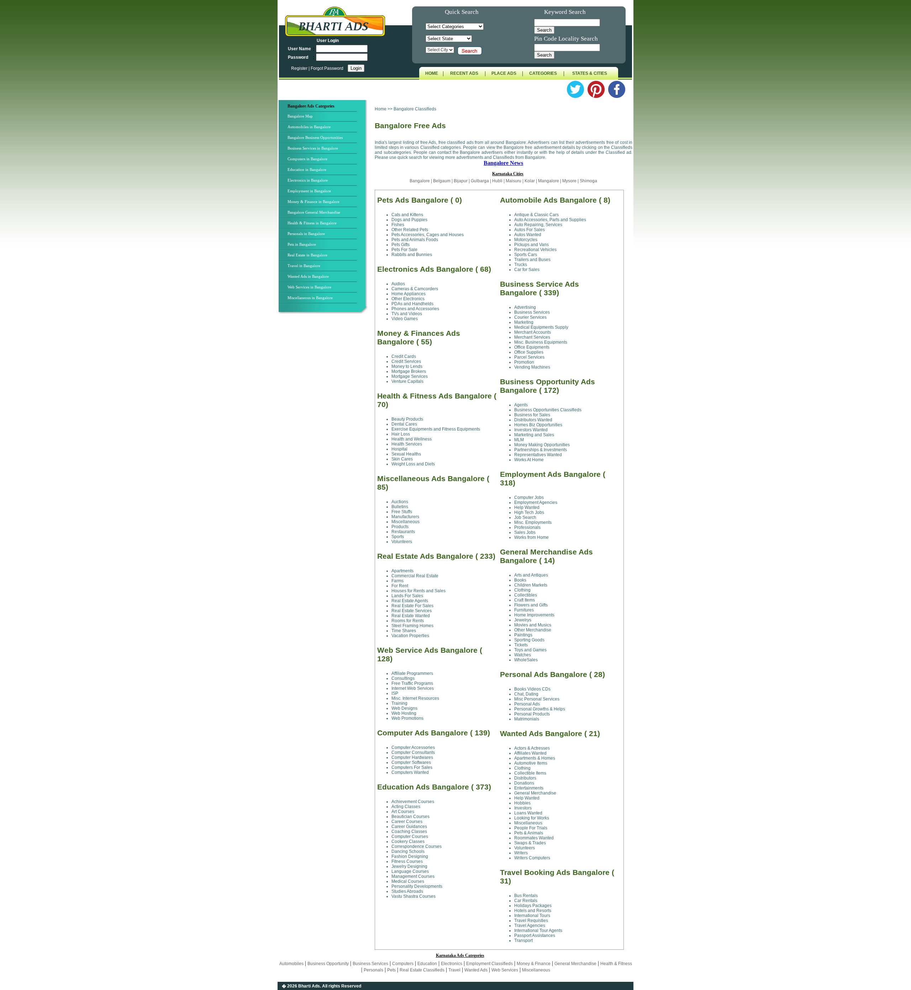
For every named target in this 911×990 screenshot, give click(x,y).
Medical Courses (407, 881)
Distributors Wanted (533, 419)
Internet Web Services (412, 688)
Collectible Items (530, 773)
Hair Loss (400, 434)
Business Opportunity (328, 963)
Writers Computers (532, 857)
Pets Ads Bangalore (412, 200)
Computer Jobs (529, 497)
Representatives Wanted (538, 454)
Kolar (530, 180)
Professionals (527, 527)
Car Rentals (525, 900)
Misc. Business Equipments (540, 342)
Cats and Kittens (407, 214)
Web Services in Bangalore (309, 287)
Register (300, 68)
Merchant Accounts (532, 332)
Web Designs (404, 708)
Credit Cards (403, 356)
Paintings (523, 634)
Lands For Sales (407, 595)
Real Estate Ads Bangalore (425, 556)
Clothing (522, 590)
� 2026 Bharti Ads (301, 986)
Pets (391, 970)
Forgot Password (327, 68)
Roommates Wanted (534, 837)
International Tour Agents (538, 930)
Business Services (532, 312)
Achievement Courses (412, 801)
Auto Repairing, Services (538, 224)
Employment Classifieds (489, 963)
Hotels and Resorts (532, 910)
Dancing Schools (408, 851)
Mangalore (548, 180)
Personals (373, 970)
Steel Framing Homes (412, 625)
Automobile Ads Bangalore (548, 200)
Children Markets (530, 585)
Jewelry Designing (409, 866)
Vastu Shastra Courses (413, 896)
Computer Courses (409, 836)
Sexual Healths (406, 454)
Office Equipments (531, 347)
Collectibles (525, 595)
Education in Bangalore (307, 169)
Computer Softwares (411, 762)
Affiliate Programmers (412, 673)
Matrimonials (526, 719)
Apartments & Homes (534, 758)
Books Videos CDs (532, 689)
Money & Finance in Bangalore (313, 201)
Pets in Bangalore (302, 244)
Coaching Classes (409, 831)
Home (380, 108)
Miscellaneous (405, 521)
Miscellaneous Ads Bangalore (431, 478)
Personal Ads (527, 704)
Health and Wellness (411, 439)
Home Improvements (534, 615)
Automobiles (291, 963)
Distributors (525, 778)
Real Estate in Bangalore (307, 255)
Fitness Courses (407, 861)
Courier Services (530, 317)
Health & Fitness (616, 963)
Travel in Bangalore (304, 266)
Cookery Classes (408, 841)
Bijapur (461, 180)
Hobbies (522, 803)
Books (520, 580)
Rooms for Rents (407, 620)
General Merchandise (535, 793)
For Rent (399, 585)
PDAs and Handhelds (412, 303)
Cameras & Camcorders (414, 288)
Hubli (497, 180)
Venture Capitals (407, 381)
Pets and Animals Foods (414, 239)
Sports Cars (525, 254)
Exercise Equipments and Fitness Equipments (435, 429)
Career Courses (406, 821)
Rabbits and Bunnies (411, 254)
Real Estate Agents (409, 600)
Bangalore (420, 180)
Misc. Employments (533, 522)
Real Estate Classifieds (422, 970)
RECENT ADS (464, 73)
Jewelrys (522, 620)
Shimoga (588, 180)
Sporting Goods (529, 639)
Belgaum (442, 180)
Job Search (525, 517)
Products (400, 526)
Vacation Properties (410, 635)
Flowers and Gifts (531, 605)
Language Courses (410, 871)
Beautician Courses (410, 816)
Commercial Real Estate (414, 575)
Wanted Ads (476, 970)
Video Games (404, 318)
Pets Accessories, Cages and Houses (427, 234)
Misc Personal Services (536, 699)
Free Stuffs (401, 511)
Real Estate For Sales (412, 605)
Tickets (521, 644)
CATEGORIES (543, 73)
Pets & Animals (528, 832)
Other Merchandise (532, 629)
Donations (524, 783)
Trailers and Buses (532, 259)
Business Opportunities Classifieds (547, 409)
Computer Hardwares (412, 757)
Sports (397, 536)
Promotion (524, 362)
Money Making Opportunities (542, 444)
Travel (454, 970)
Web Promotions (407, 718)
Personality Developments (416, 886)
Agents (521, 404)
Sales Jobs (525, 532)
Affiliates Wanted (530, 753)
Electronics (451, 963)
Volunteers (401, 541)
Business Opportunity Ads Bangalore (547, 385)
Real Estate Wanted (410, 615)
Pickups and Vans (531, 244)
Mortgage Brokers (408, 371)
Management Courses (413, 876)
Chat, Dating (526, 694)
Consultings (403, 678)
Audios (398, 283)
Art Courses (402, 811)
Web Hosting (403, 713)
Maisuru (513, 180)
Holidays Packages (533, 905)
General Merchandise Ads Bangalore (546, 556)
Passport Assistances (534, 935)
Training (399, 703)
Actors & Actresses (532, 748)
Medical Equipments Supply (541, 327)
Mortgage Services (409, 376)
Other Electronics (408, 298)
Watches (522, 654)
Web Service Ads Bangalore (427, 650)
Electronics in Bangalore (308, 180)
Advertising (525, 307)
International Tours (532, 915)
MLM (519, 439)
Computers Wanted (410, 772)
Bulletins (399, 506)
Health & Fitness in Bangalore (312, 223)
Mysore (569, 180)
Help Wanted (526, 507)
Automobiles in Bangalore (309, 127)
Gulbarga (480, 180)
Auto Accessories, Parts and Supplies (550, 219)
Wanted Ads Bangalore (541, 733)
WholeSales (526, 659)
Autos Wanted (527, 234)
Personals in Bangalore (306, 233)
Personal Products (532, 714)
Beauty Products (407, 419)
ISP (394, 693)
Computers (403, 963)
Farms (397, 580)
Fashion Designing (409, 856)
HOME (431, 73)
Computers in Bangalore (307, 159)
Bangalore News (503, 163)
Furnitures (524, 610)
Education (427, 963)
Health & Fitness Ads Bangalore (434, 396)
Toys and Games (530, 649)
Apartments (402, 570)
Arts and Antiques (531, 575)
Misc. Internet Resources (415, 698)
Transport (523, 940)
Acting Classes (405, 806)
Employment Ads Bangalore (550, 474)
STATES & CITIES (589, 73)
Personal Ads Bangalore (543, 674)
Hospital (399, 449)
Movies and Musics (532, 624)
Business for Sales (532, 414)
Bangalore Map (300, 116)
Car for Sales (526, 269)
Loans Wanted (528, 813)
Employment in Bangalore (309, 191)
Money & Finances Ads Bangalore (418, 337)
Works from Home (531, 537)
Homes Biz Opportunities (538, 424)
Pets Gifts (400, 244)
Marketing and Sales (534, 434)
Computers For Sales (411, 767)
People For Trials (530, 827)
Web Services (504, 970)
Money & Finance (534, 963)
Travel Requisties (531, 920)
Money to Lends (406, 366)
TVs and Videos (406, 313)
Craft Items (524, 600)
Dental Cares (404, 424)
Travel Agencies (529, 925)
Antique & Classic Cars (536, 214)
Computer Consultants (413, 752)
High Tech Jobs (529, 512)
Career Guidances (409, 826)
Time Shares (403, 630)
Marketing (523, 322)
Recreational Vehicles (535, 249)
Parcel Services (529, 357)
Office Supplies (528, 352)
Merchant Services (532, 337)
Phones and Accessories (415, 308)
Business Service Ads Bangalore (539, 288)
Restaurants (403, 531)
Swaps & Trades (530, 842)
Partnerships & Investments (540, 449)
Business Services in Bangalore (313, 148)
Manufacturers (405, 516)
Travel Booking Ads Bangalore (555, 872)
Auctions (399, 501)
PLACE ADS (503, 73)
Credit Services (406, 361)
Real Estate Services (411, 610)
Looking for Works (531, 818)
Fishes (397, 224)
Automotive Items (530, 763)
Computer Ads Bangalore (422, 733)
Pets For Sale (404, 249)
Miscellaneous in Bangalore (310, 298)
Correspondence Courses (416, 846)
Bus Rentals (526, 895)
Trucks (520, 264)
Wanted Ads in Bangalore (308, 276)
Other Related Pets (409, 229)
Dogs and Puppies (409, 219)
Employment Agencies (535, 502)
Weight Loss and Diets (413, 464)
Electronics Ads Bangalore (425, 269)
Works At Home (529, 459)
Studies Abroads (407, 891)
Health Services (406, 444)
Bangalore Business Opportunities (315, 137)
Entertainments (528, 788)
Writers (521, 852)
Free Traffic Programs (412, 683)
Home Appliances (408, 293)
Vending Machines (532, 367)
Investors (523, 808)
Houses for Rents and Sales (418, 590)
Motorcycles (525, 239)
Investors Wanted (531, 429)
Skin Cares (402, 459)
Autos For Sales (529, 229)
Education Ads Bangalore (423, 787)
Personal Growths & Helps (539, 709)
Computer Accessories (413, 747)
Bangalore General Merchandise (314, 212)
